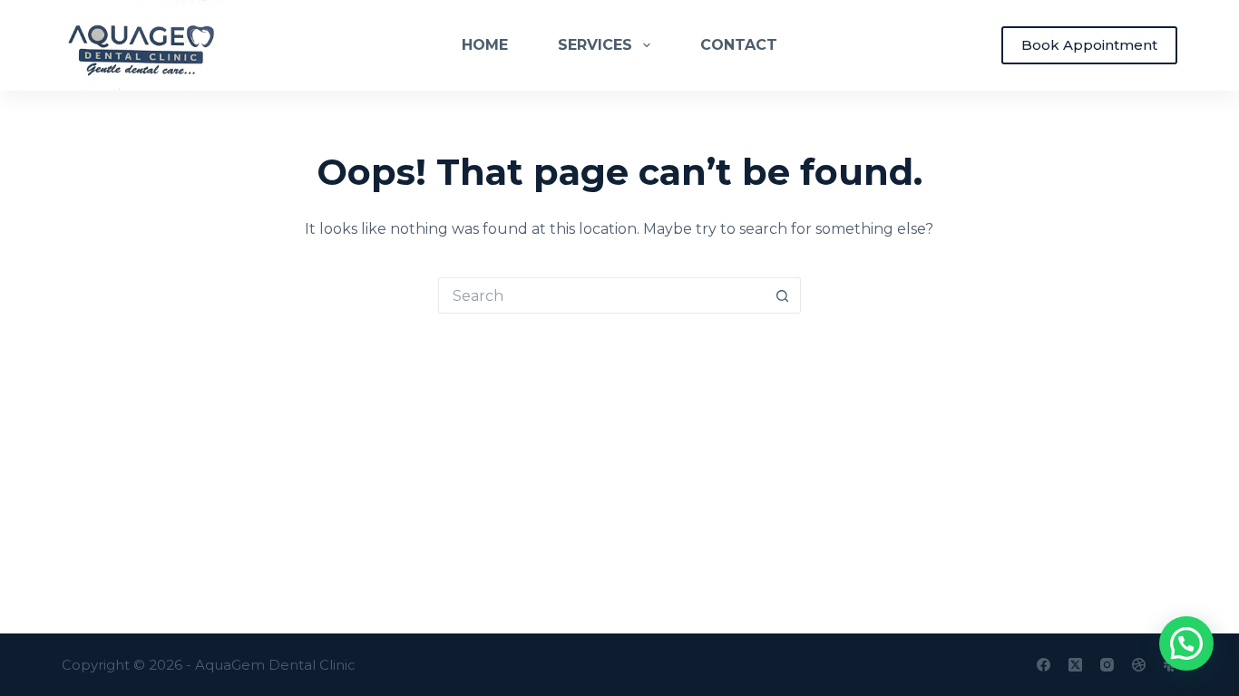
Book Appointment (1089, 44)
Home (485, 44)
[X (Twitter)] (1075, 665)
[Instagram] (1107, 665)
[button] (1186, 643)
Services (595, 44)
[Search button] (783, 295)
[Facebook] (1043, 665)
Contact (738, 44)
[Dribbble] (1139, 665)
